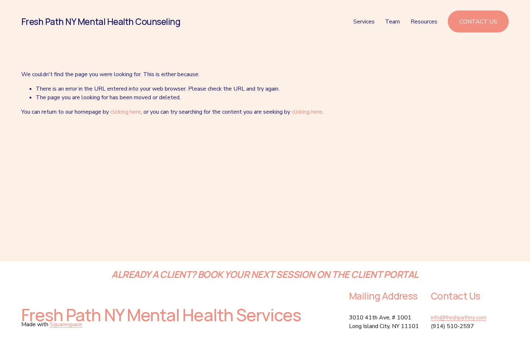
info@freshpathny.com (458, 318)
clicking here (125, 112)
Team (392, 22)
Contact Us (478, 22)
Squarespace (66, 324)
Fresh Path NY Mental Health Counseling (100, 21)
